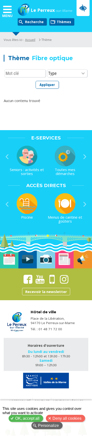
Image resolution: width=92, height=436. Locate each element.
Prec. (7, 156)
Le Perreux (51, 10)
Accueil (30, 39)
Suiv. (84, 156)
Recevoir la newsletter (46, 291)
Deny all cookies (67, 418)
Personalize (48, 425)
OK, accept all (27, 418)
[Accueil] (24, 10)
